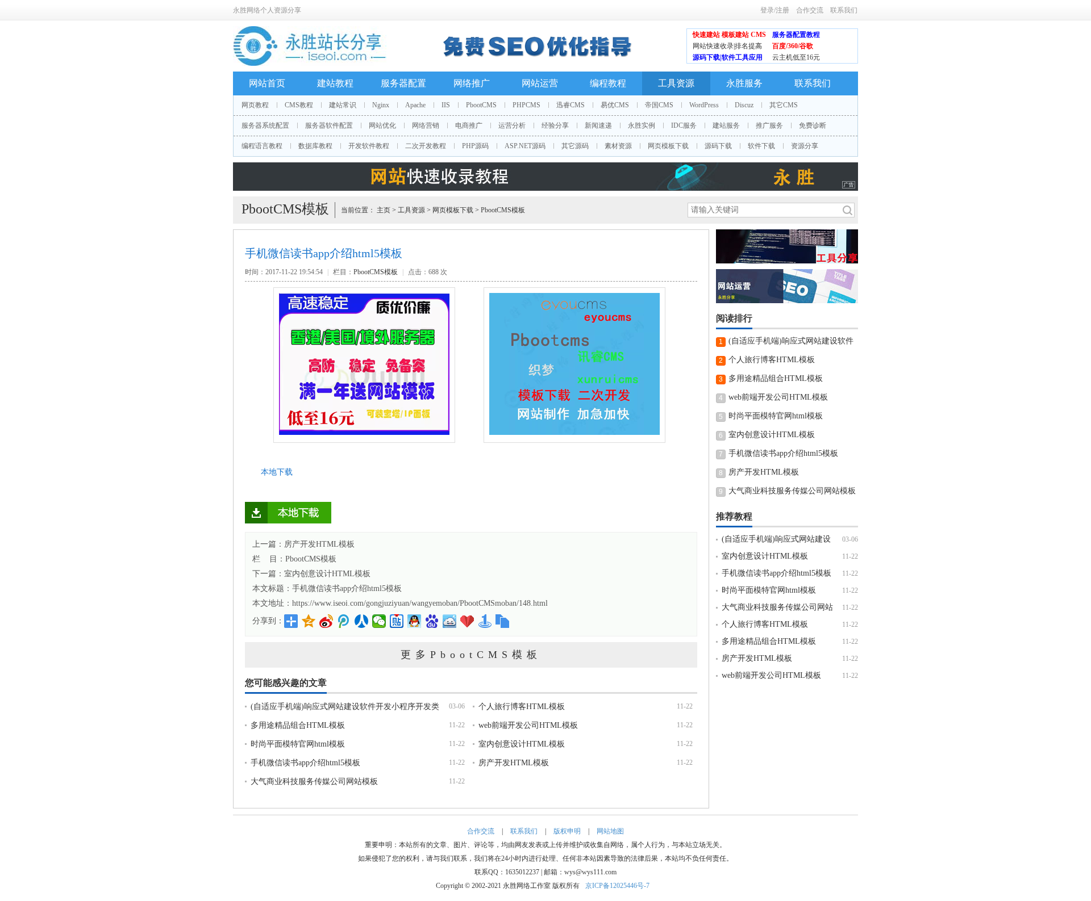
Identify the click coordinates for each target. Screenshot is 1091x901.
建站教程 (335, 83)
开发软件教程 (368, 146)
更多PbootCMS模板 (471, 654)
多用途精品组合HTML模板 (298, 725)
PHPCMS (526, 105)
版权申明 (567, 831)
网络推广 (471, 83)
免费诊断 (812, 125)
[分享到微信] (379, 621)
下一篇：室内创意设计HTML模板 (311, 573)
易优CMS (615, 105)
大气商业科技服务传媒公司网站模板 (314, 781)
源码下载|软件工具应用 (728, 57)
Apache (415, 105)
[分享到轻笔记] (450, 621)
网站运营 (540, 83)
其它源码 (575, 146)
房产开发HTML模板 (513, 762)
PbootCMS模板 (503, 210)
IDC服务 (684, 125)
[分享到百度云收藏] (467, 621)
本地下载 (277, 472)
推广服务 (769, 125)
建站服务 (726, 125)
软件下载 (761, 146)
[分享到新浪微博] (326, 621)
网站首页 (267, 83)
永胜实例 (641, 125)
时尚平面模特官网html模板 (298, 744)
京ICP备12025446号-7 (617, 886)
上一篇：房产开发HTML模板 (303, 544)
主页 (383, 210)
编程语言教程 (261, 146)
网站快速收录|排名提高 (727, 46)
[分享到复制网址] (502, 621)
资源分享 (804, 146)
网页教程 (255, 105)
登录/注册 (774, 10)
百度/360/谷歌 (792, 46)
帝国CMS (659, 105)
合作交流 (809, 10)
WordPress (704, 105)
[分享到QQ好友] (414, 621)
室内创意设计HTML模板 (521, 744)
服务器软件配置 (329, 125)
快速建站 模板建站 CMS (729, 35)
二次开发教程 (425, 146)
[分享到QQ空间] (309, 621)
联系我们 (843, 10)
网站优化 (382, 125)
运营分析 (512, 125)
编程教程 (608, 83)
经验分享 (555, 125)
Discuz (744, 105)
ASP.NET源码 (525, 146)
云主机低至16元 (796, 57)
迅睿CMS (570, 105)
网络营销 (425, 125)
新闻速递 (598, 125)
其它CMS (783, 105)
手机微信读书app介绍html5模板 (347, 588)
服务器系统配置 (265, 125)
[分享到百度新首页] (432, 621)
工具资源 (676, 83)
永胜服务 (744, 83)
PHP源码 (475, 146)
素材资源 (618, 146)
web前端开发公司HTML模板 (528, 725)
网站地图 (610, 831)
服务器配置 (403, 83)
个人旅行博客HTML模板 (521, 706)
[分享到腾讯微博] (344, 621)
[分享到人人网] (362, 621)
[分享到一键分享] (485, 621)
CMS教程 (299, 105)
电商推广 (468, 125)
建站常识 (342, 105)
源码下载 (718, 146)
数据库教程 (315, 146)
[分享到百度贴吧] (397, 621)
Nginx (380, 105)
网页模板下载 (668, 146)
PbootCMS (481, 105)
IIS (446, 105)
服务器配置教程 (796, 35)
